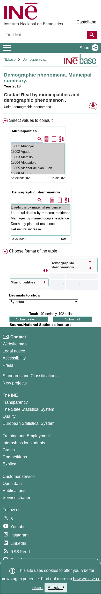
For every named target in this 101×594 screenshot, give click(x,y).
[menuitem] (50, 182)
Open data (12, 483)
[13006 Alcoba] (37, 173)
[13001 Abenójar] (37, 146)
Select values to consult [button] (31, 120)
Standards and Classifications (30, 376)
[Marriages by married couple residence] (40, 218)
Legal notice (14, 351)
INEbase (9, 59)
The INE (10, 395)
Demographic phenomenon (36, 192)
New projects (15, 383)
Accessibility (14, 358)
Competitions (15, 457)
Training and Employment (26, 436)
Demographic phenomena (42, 59)
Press (8, 365)
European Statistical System (28, 423)
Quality (9, 416)
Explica (9, 464)
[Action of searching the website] (92, 35)
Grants (9, 450)
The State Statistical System (28, 409)
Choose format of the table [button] (33, 251)
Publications (14, 490)
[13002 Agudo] (37, 151)
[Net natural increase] (40, 229)
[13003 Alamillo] (37, 157)
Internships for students (24, 443)
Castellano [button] (86, 22)
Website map (15, 344)
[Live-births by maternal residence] (40, 207)
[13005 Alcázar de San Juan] (37, 168)
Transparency (15, 402)
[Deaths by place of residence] (40, 223)
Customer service (19, 476)
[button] (87, 48)
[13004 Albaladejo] (37, 162)
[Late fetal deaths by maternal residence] (40, 213)
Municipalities (24, 131)
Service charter (16, 497)
